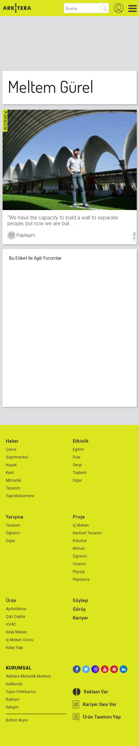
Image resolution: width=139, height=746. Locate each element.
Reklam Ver (96, 691)
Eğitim (78, 449)
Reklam (12, 699)
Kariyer (80, 617)
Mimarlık (13, 480)
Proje (79, 516)
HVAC (11, 624)
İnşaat (11, 465)
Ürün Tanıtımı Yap (102, 717)
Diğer (77, 480)
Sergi (77, 465)
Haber (12, 441)
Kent (10, 472)
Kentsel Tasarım (87, 533)
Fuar (76, 457)
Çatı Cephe (15, 616)
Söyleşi (80, 600)
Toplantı (80, 472)
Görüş (79, 609)
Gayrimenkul (17, 457)
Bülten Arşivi (17, 720)
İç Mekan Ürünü (20, 640)
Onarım (79, 564)
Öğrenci (13, 533)
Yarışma (14, 516)
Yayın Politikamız (21, 692)
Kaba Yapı (14, 647)
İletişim (12, 707)
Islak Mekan (16, 632)
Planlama (81, 579)
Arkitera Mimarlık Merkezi (28, 676)
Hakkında (14, 684)
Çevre (11, 449)
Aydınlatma (16, 609)
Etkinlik (81, 441)
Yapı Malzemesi (20, 496)
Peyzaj (79, 572)
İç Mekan (81, 525)
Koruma (80, 541)
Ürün (11, 600)
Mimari (79, 548)
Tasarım (13, 488)
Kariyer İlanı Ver (100, 704)
